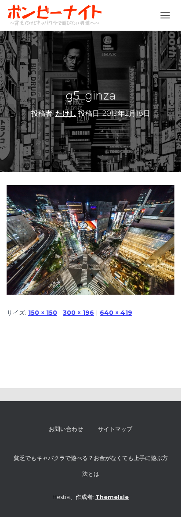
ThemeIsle (112, 496)
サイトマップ (115, 428)
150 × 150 (42, 313)
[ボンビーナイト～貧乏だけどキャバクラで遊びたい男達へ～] (58, 15)
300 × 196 (78, 313)
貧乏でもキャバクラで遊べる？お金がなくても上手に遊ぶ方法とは (91, 465)
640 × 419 (116, 313)
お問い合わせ (66, 428)
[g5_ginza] (90, 239)
